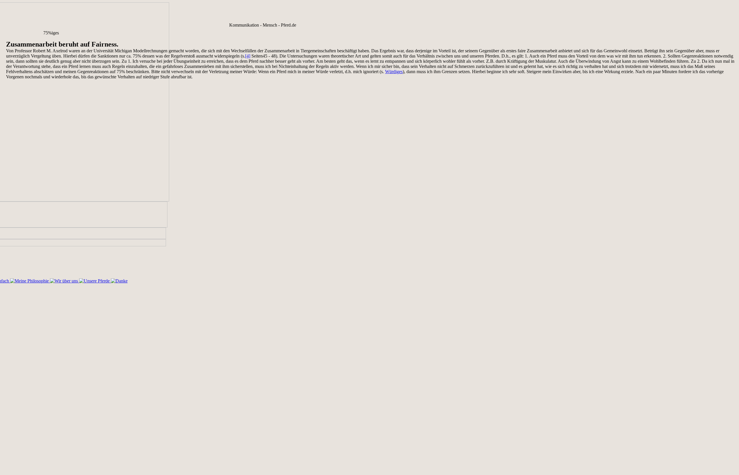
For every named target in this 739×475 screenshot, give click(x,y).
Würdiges (394, 71)
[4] (247, 55)
